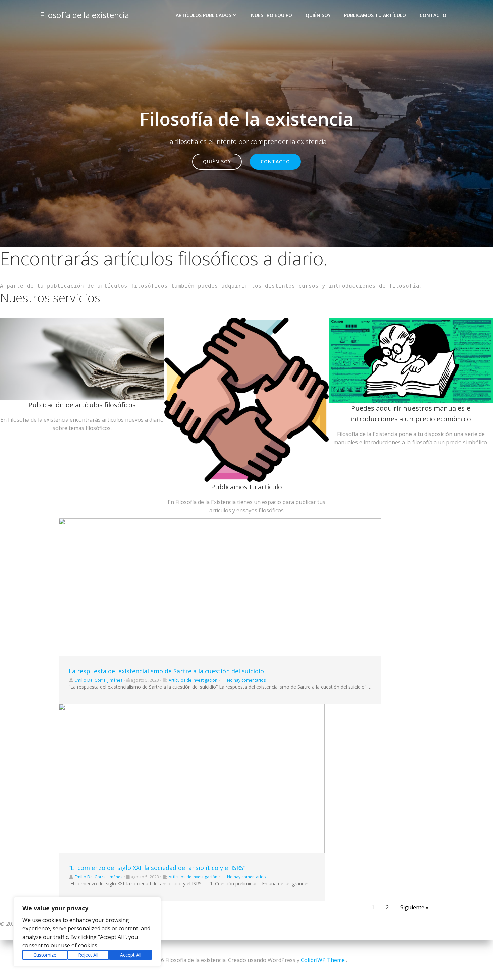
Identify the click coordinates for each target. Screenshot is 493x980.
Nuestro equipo (271, 15)
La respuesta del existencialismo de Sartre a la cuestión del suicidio (166, 671)
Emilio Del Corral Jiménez (98, 680)
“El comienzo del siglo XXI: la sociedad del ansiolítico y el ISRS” (157, 868)
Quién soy (318, 15)
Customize (44, 955)
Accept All (130, 955)
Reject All (88, 955)
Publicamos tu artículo (375, 15)
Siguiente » (414, 907)
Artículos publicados (203, 15)
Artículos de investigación (193, 680)
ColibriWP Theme (323, 960)
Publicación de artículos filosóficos (82, 404)
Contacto (433, 15)
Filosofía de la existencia (84, 14)
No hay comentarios (246, 680)
